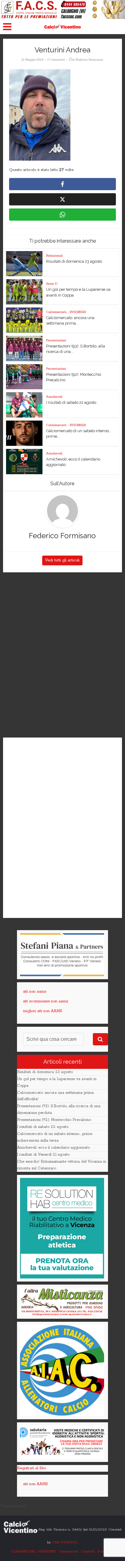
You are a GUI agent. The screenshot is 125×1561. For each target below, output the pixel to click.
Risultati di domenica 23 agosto (74, 261)
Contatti (88, 1551)
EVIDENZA (78, 312)
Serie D (51, 284)
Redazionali (54, 256)
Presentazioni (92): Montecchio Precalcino (54, 1120)
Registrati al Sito (31, 1468)
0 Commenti (56, 60)
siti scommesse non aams (45, 1001)
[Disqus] (62, 655)
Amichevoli (54, 397)
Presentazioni (56, 340)
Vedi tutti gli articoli (62, 560)
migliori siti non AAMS (42, 1011)
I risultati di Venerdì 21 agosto (43, 1154)
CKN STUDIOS (64, 1542)
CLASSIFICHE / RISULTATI (33, 1551)
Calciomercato (56, 312)
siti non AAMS (35, 1484)
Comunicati (68, 1551)
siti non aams (34, 991)
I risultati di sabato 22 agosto (71, 402)
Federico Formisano (89, 60)
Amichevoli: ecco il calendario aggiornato (53, 1147)
